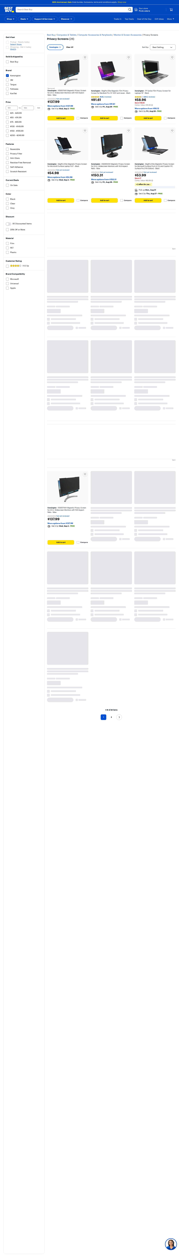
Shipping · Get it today (20, 40)
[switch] (8, 217)
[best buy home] (9, 9)
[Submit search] (130, 9)
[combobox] (163, 40)
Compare (84, 111)
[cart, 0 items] (171, 9)
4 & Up (26, 258)
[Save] (85, 50)
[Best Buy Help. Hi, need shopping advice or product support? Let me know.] (171, 1244)
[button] (142, 9)
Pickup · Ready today (20, 35)
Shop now (122, 2)
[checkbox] (55, 40)
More (169, 19)
